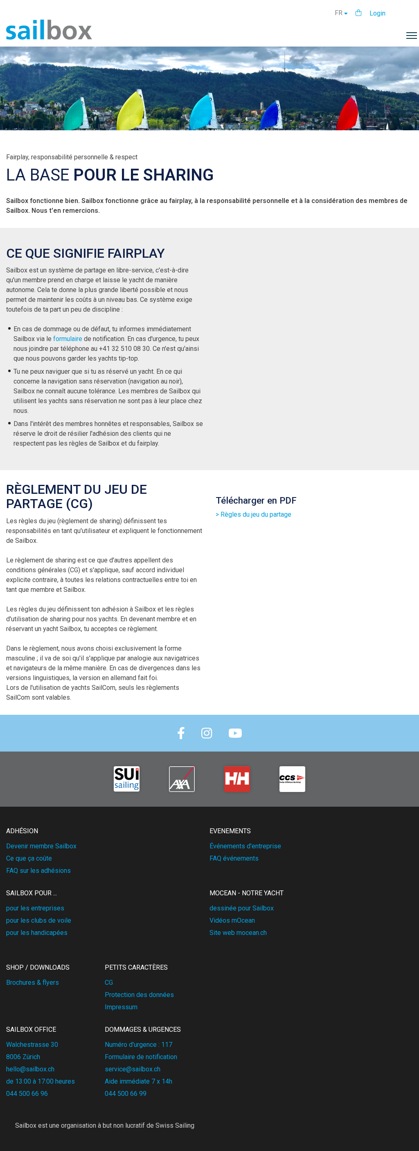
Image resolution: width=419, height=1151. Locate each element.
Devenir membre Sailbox (41, 846)
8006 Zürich (23, 1057)
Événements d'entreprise (245, 846)
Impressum (121, 1007)
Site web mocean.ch (238, 933)
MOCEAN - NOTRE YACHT (247, 893)
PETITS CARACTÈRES (136, 967)
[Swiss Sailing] (126, 779)
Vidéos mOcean (232, 920)
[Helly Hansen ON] (237, 779)
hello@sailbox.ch (30, 1069)
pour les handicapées (37, 933)
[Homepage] (49, 37)
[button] (358, 13)
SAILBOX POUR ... (31, 893)
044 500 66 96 (27, 1093)
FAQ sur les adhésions (38, 870)
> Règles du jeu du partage (253, 514)
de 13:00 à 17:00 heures (40, 1081)
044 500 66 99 (125, 1093)
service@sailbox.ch (132, 1069)
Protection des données (139, 995)
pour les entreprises (35, 908)
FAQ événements (234, 858)
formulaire (67, 339)
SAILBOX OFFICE (31, 1029)
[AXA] (182, 779)
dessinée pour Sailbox (242, 908)
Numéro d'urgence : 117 (138, 1044)
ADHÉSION (22, 831)
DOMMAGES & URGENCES (143, 1029)
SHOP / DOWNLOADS (38, 967)
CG (109, 982)
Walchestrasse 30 (32, 1044)
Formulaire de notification (141, 1057)
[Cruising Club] (292, 779)
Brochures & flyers (32, 982)
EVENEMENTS (230, 831)
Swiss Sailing (174, 1125)
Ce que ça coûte (29, 858)
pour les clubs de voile (38, 920)
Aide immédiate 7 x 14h (138, 1081)
